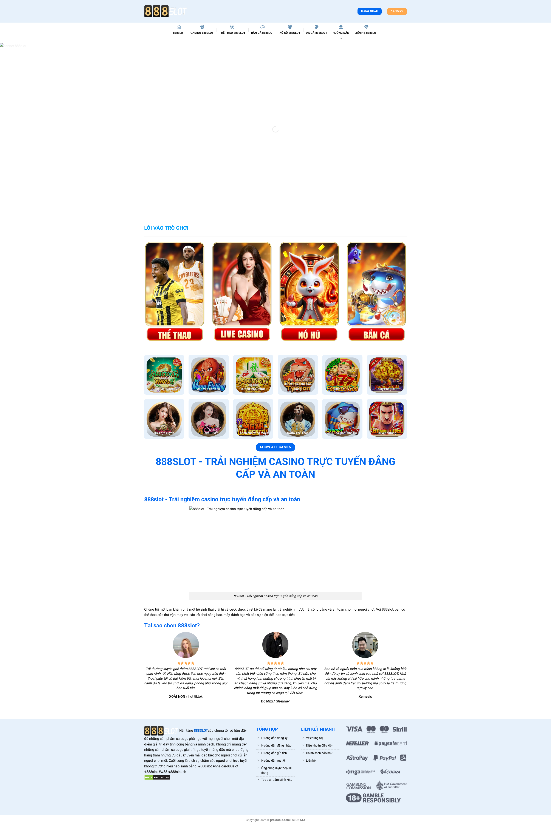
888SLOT (179, 32)
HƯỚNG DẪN (341, 32)
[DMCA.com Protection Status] (157, 777)
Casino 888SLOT (202, 32)
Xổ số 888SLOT (290, 32)
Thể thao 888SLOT (232, 32)
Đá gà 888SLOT (316, 32)
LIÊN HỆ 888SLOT (366, 32)
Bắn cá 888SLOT (262, 32)
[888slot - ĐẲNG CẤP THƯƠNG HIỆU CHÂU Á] (165, 11)
